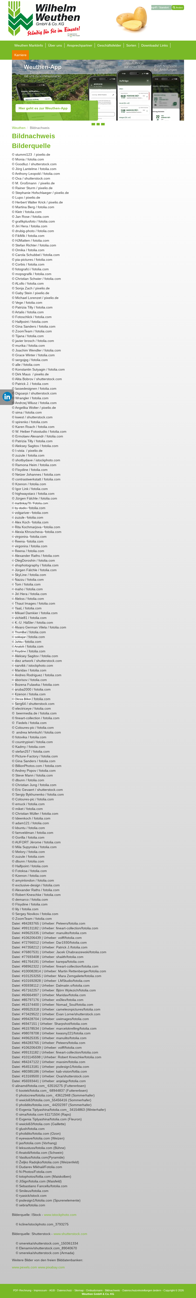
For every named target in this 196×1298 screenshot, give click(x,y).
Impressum (40, 1290)
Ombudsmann (94, 1290)
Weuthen (19, 128)
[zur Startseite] (44, 19)
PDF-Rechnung (22, 1290)
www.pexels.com (24, 1267)
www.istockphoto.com (60, 1215)
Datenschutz (64, 1290)
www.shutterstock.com (70, 1234)
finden (179, 7)
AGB (52, 1290)
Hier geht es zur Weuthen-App (43, 108)
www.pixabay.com (51, 1267)
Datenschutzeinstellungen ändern (141, 1290)
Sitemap (79, 1290)
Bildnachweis (112, 1290)
